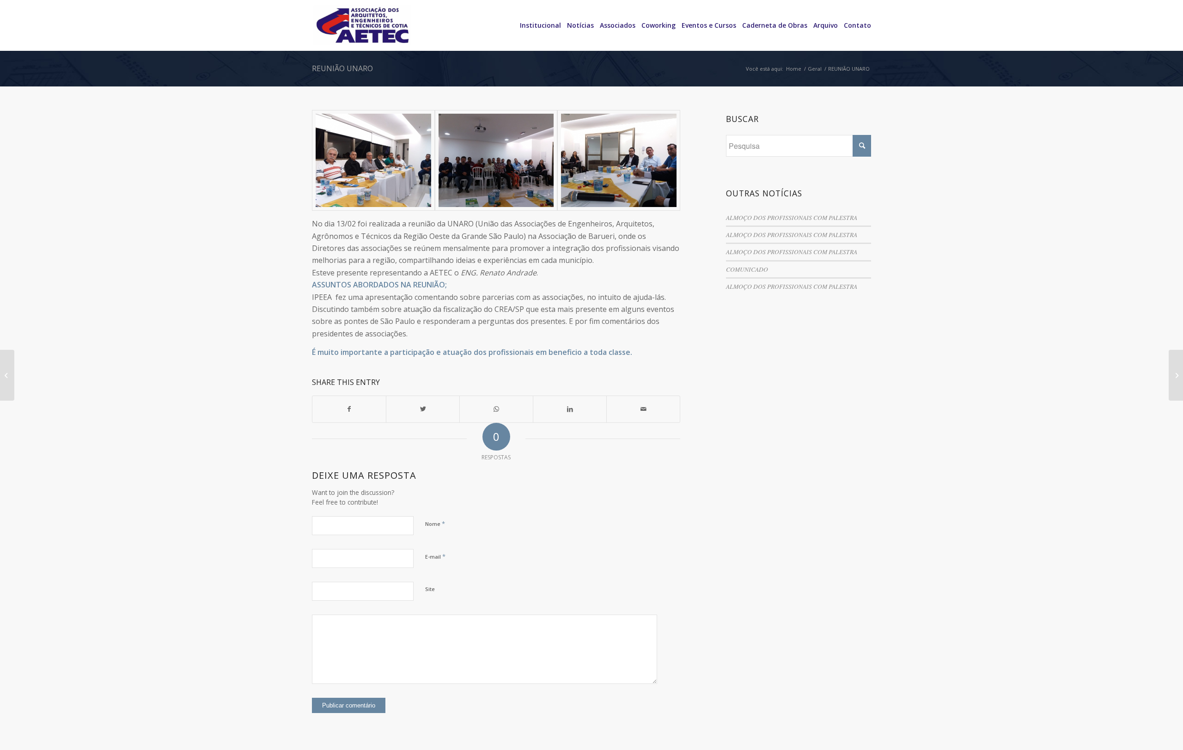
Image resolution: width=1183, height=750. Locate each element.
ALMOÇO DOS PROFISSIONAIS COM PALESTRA (791, 217)
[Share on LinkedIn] (569, 409)
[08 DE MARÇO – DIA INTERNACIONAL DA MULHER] (7, 375)
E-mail (435, 556)
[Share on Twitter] (422, 409)
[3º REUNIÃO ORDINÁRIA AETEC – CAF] (1176, 375)
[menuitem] (537, 25)
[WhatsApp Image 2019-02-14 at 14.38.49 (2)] (496, 160)
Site (430, 588)
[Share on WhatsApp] (496, 409)
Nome (435, 523)
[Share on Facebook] (349, 409)
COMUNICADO (747, 269)
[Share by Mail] (643, 409)
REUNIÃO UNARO (342, 68)
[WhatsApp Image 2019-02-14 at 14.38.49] (618, 160)
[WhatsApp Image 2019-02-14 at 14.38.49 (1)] (373, 160)
